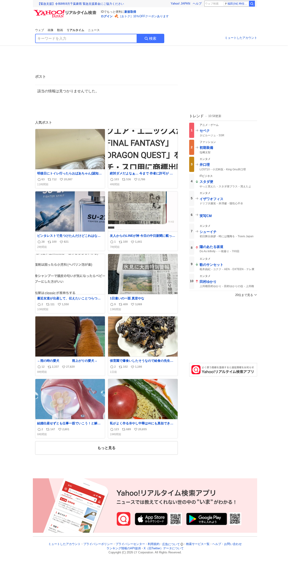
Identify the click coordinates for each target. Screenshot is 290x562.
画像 (50, 30)
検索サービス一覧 (198, 544)
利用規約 (154, 544)
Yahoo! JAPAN (180, 3)
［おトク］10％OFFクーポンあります (143, 16)
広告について (171, 544)
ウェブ (39, 30)
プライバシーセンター (130, 544)
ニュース (94, 30)
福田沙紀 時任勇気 (238, 3)
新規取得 (130, 11)
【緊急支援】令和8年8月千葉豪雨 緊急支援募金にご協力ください (80, 3)
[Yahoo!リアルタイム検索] (66, 11)
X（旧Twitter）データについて (164, 548)
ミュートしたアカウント (241, 37)
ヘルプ (197, 3)
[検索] (252, 4)
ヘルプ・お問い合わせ (227, 544)
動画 (60, 30)
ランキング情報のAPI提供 (123, 548)
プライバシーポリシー (98, 544)
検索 (152, 38)
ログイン (107, 16)
